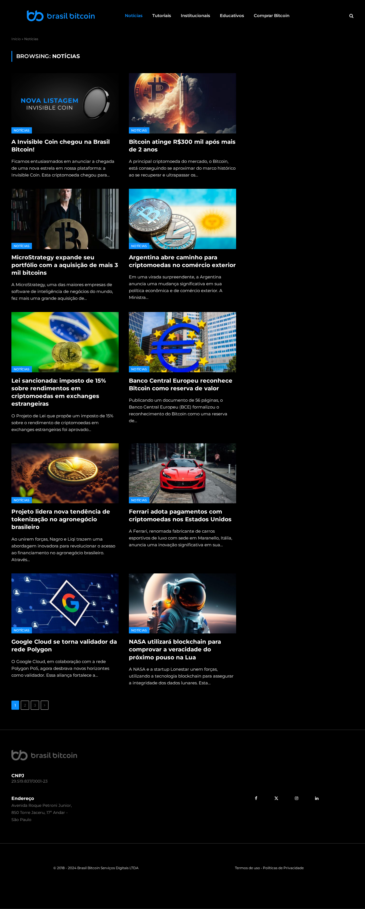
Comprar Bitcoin (271, 15)
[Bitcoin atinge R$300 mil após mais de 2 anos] (182, 103)
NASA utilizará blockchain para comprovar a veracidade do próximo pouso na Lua (175, 649)
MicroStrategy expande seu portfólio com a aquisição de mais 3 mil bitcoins (64, 265)
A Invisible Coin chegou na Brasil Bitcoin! (60, 145)
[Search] (351, 15)
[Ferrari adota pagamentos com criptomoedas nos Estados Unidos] (182, 473)
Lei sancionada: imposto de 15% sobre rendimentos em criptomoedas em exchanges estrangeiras (58, 392)
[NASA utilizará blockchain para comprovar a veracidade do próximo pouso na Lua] (182, 603)
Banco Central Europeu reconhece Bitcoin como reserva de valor (180, 384)
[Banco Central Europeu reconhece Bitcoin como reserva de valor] (182, 342)
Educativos (232, 15)
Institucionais (195, 15)
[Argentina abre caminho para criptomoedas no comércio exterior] (182, 219)
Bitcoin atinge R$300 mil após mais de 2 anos (182, 145)
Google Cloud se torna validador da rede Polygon (64, 645)
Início (16, 39)
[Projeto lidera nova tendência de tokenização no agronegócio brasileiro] (65, 473)
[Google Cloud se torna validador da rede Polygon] (65, 603)
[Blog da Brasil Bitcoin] (60, 15)
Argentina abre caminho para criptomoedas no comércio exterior (182, 261)
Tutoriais (161, 15)
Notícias (134, 15)
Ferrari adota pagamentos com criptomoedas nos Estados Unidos (180, 515)
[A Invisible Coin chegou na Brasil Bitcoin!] (65, 103)
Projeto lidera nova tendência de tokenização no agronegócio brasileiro (60, 519)
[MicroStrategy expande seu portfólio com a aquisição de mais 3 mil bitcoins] (65, 219)
